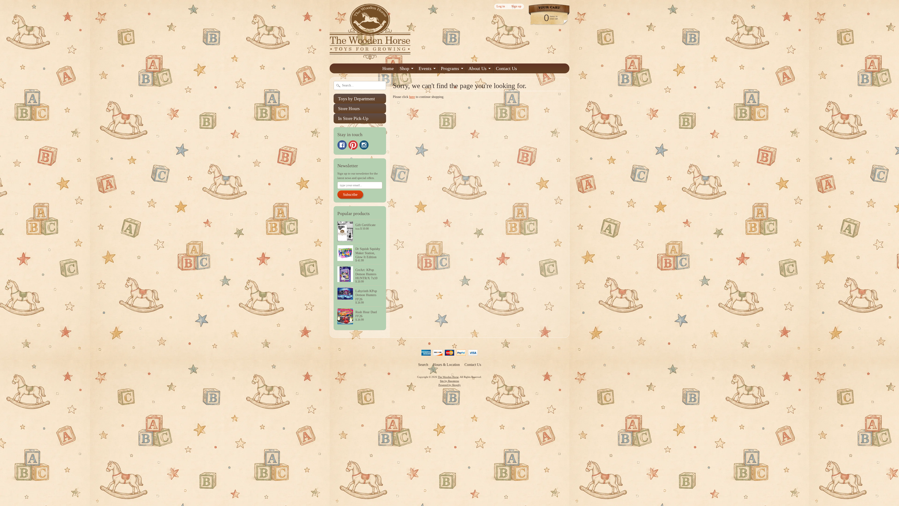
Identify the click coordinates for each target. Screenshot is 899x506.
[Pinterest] (353, 145)
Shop (404, 68)
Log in (501, 6)
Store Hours (349, 108)
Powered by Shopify (449, 384)
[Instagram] (364, 145)
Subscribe (350, 195)
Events (425, 68)
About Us (477, 68)
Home (388, 68)
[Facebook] (342, 145)
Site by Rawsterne (449, 381)
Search (423, 365)
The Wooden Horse (448, 377)
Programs (450, 68)
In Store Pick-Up (353, 118)
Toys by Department (356, 98)
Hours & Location (446, 365)
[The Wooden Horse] (370, 57)
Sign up (516, 6)
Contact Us (506, 68)
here (412, 97)
